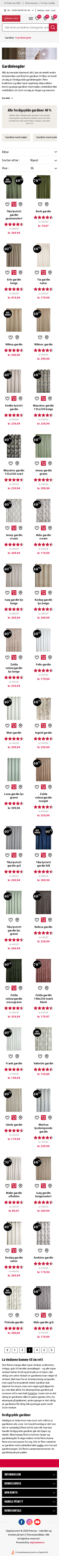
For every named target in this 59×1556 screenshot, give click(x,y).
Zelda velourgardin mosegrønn (14, 999)
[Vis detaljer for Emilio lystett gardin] (14, 381)
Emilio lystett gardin (14, 407)
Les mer (6, 98)
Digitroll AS (43, 1552)
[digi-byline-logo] (13, 1552)
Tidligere (7, 1350)
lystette (32, 1393)
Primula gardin (14, 1322)
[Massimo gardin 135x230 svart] (14, 446)
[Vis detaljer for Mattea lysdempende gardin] (43, 1100)
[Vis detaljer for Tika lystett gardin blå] (43, 837)
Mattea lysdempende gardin (43, 1128)
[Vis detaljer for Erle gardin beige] (14, 255)
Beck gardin (43, 211)
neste (52, 1350)
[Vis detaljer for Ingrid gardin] (43, 708)
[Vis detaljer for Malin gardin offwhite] (14, 1168)
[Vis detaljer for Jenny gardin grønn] (43, 446)
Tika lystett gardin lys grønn (13, 931)
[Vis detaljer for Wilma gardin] (14, 320)
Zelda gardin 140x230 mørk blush (43, 999)
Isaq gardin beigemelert (43, 1195)
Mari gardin (14, 732)
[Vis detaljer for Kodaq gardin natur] (14, 1233)
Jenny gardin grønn (43, 472)
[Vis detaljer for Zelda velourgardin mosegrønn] (14, 970)
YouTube (37, 1522)
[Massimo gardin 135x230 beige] (43, 381)
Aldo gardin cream (43, 537)
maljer (40, 1445)
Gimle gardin (14, 1124)
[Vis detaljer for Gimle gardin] (14, 1100)
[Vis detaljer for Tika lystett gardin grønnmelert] (14, 187)
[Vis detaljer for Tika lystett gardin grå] (14, 837)
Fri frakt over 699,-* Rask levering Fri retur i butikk (29, 3)
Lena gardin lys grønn (14, 796)
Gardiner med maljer (16, 137)
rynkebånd (26, 1445)
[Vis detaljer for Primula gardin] (14, 1298)
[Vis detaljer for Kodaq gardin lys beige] (43, 575)
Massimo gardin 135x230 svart (14, 472)
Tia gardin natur (43, 281)
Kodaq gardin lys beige (43, 601)
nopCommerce (37, 1542)
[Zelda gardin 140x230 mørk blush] (43, 970)
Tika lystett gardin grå (13, 864)
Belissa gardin (43, 927)
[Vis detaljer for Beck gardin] (43, 187)
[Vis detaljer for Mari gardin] (14, 708)
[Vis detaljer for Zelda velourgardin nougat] (43, 769)
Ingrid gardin (43, 732)
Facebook (22, 1522)
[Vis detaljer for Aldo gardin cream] (43, 510)
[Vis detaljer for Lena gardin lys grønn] (14, 769)
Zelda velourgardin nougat (43, 798)
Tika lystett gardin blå (43, 864)
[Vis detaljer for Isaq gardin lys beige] (14, 575)
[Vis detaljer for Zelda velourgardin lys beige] (14, 640)
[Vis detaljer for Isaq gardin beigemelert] (43, 1168)
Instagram (29, 1522)
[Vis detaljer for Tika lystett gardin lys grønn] (14, 902)
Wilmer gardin (43, 344)
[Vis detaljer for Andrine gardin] (43, 1233)
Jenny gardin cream (14, 537)
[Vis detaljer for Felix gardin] (43, 640)
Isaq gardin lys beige (14, 601)
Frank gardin (14, 1063)
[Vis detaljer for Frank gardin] (14, 1039)
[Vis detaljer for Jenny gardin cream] (14, 510)
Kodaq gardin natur (14, 1259)
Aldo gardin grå (43, 1322)
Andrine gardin (43, 1257)
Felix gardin (43, 664)
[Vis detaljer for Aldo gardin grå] (43, 1298)
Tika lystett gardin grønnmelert (14, 215)
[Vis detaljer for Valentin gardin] (43, 1039)
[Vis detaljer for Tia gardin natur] (43, 255)
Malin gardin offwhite (14, 1195)
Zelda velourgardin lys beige (14, 668)
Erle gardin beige (14, 281)
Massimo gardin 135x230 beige (43, 407)
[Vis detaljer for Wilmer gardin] (43, 320)
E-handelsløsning (23, 1552)
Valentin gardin (43, 1063)
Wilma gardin (13, 344)
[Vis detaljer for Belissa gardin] (43, 902)
